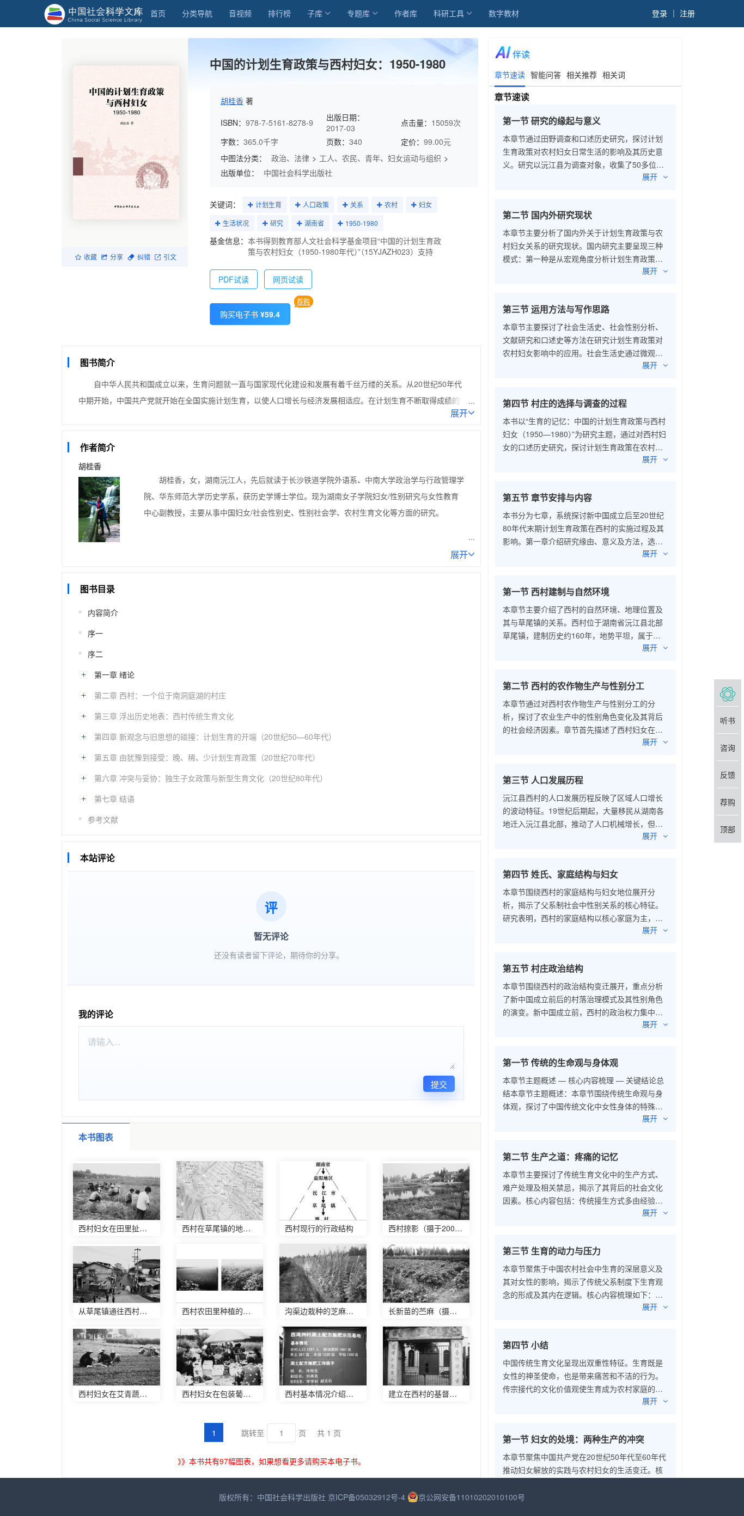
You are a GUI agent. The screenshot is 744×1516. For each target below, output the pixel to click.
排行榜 (279, 13)
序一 (95, 633)
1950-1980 (361, 223)
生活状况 (236, 223)
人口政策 (316, 204)
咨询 (727, 747)
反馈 (727, 774)
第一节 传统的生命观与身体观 (560, 1062)
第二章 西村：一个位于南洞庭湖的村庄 (160, 695)
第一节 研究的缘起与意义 (552, 120)
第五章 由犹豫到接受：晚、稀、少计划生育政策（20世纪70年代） (207, 757)
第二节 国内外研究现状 (547, 214)
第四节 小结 (525, 1345)
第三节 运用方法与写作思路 (556, 309)
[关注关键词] (250, 205)
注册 (687, 13)
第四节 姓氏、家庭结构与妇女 (560, 874)
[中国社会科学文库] (95, 13)
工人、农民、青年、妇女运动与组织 (380, 157)
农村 (391, 204)
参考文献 (103, 819)
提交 (439, 1084)
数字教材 (504, 13)
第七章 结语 (114, 798)
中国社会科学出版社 (298, 172)
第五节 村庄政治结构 (543, 968)
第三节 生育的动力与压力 (552, 1250)
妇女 (425, 204)
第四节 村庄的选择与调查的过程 (565, 403)
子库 (314, 13)
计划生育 (268, 204)
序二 (95, 653)
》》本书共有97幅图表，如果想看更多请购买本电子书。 (271, 1461)
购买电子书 (250, 314)
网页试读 (288, 279)
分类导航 (197, 13)
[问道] (728, 693)
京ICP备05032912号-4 (366, 1497)
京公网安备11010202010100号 (471, 1497)
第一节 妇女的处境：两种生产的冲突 (573, 1439)
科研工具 (449, 13)
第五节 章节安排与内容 (547, 497)
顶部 (727, 829)
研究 (276, 223)
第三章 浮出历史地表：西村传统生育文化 (164, 715)
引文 (169, 256)
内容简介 (103, 612)
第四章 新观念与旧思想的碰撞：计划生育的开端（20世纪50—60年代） (215, 736)
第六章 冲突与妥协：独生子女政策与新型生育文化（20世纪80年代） (210, 777)
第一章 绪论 (114, 674)
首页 (158, 13)
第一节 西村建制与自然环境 (556, 591)
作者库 (405, 13)
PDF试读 (233, 279)
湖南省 (314, 223)
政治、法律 (290, 157)
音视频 (240, 13)
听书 (727, 720)
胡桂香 (232, 100)
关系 (356, 204)
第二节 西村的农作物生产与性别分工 (573, 685)
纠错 (143, 256)
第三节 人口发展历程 (543, 780)
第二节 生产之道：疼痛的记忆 (560, 1156)
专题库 (358, 13)
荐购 (303, 301)
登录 (659, 13)
